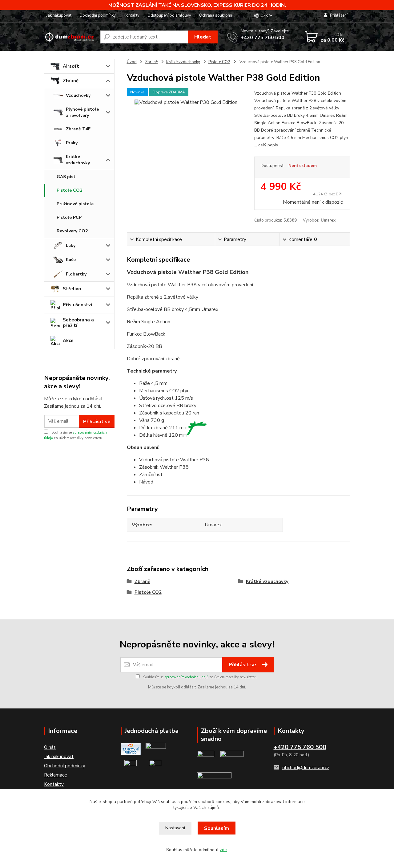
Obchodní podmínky (97, 15)
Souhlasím (216, 828)
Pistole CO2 (69, 190)
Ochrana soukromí (215, 15)
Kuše (71, 260)
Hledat (202, 37)
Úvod (132, 62)
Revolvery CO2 (72, 231)
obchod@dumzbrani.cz (305, 768)
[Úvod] (69, 37)
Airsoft (71, 66)
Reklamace (55, 775)
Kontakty (131, 15)
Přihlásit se (97, 421)
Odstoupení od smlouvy (169, 15)
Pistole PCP (69, 217)
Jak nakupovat (58, 15)
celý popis (268, 145)
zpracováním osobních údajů (186, 677)
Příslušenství (77, 305)
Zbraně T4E (78, 129)
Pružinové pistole (75, 204)
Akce (68, 340)
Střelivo (72, 289)
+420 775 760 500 (262, 37)
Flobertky (76, 274)
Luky (70, 245)
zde (223, 850)
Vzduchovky (78, 95)
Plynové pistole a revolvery (82, 112)
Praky (72, 143)
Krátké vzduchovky (78, 160)
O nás (50, 747)
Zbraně (70, 81)
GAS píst (66, 177)
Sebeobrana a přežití (78, 322)
